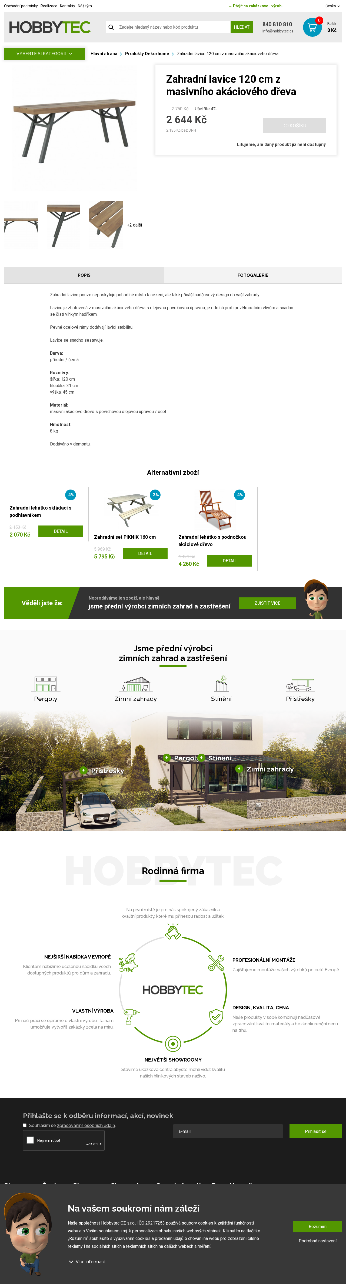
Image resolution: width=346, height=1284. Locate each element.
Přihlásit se (316, 1131)
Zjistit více (267, 603)
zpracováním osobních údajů (86, 1125)
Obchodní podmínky (21, 6)
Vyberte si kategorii (41, 53)
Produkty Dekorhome (147, 53)
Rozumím (318, 1226)
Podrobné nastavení (318, 1240)
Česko (331, 6)
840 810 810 (277, 24)
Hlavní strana (104, 53)
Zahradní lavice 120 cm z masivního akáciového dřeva (227, 53)
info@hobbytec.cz (278, 31)
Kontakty (67, 6)
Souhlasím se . (72, 1125)
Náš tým (85, 6)
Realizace (49, 6)
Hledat (241, 27)
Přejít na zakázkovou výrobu (256, 6)
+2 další (134, 225)
